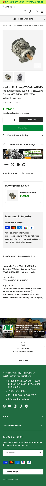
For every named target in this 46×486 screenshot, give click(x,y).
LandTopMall (13, 480)
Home (5, 25)
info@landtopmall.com (18, 399)
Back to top (23, 361)
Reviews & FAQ (25, 256)
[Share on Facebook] (18, 164)
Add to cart (31, 120)
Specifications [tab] (10, 173)
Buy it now (23, 128)
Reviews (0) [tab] (27, 173)
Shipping (6, 113)
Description (8, 256)
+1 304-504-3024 (17, 391)
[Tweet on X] (12, 164)
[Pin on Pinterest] (24, 164)
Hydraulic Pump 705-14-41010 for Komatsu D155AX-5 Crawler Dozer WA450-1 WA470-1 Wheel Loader (29, 192)
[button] (36, 11)
